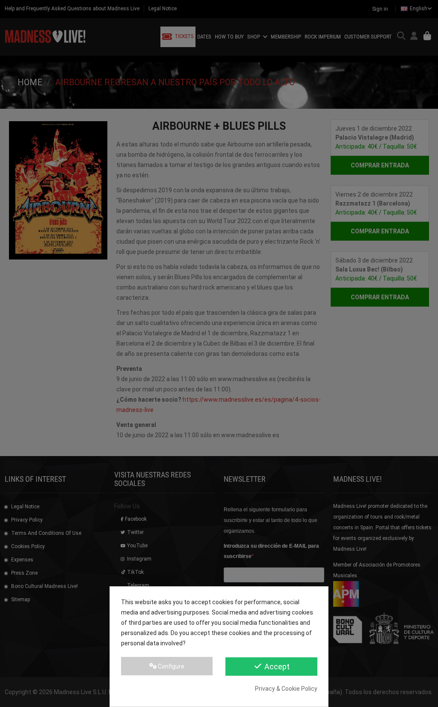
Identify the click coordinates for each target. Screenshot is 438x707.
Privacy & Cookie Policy (286, 688)
